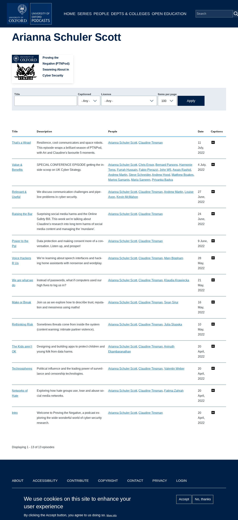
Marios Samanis (119, 179)
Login (181, 480)
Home (69, 14)
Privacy (159, 480)
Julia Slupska (173, 324)
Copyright (108, 480)
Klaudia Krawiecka (176, 280)
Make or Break (21, 302)
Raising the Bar (22, 214)
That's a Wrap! (21, 142)
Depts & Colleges (130, 14)
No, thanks (203, 499)
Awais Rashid (182, 169)
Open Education (169, 14)
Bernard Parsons (166, 164)
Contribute (78, 480)
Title (17, 94)
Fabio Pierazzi (148, 169)
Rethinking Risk (22, 324)
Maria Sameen (140, 179)
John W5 (165, 169)
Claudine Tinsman (151, 142)
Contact (135, 480)
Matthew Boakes (183, 174)
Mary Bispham (173, 258)
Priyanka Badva (162, 179)
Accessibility (45, 480)
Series (84, 14)
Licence (106, 94)
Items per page (167, 94)
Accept (184, 499)
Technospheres (22, 368)
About (17, 480)
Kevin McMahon (127, 196)
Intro (15, 412)
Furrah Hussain (127, 169)
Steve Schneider (140, 174)
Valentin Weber (174, 368)
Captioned (84, 94)
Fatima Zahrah (174, 390)
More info (112, 515)
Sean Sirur (171, 302)
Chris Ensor (146, 164)
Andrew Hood (161, 174)
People (101, 14)
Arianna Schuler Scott (122, 142)
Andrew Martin (117, 174)
